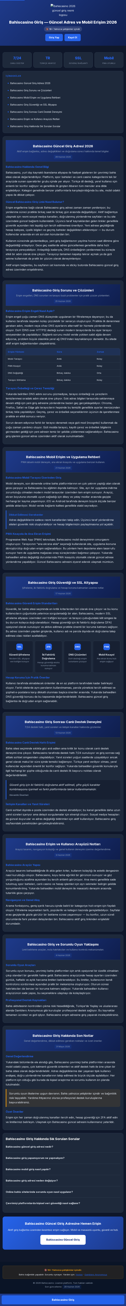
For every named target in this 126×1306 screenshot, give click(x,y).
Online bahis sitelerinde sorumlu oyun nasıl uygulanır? (39, 1191)
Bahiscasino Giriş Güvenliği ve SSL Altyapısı (33, 104)
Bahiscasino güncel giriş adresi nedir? (29, 1146)
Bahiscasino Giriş (63, 1299)
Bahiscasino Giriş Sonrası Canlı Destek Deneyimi (36, 111)
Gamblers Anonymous (95, 1274)
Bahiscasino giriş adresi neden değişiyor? (32, 1180)
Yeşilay (79, 1274)
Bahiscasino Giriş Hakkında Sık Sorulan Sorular (35, 126)
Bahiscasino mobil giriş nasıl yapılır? (28, 1169)
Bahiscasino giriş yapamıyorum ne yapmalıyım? (35, 1158)
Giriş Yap (54, 37)
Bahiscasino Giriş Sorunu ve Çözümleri (31, 90)
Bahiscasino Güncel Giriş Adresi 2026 (30, 83)
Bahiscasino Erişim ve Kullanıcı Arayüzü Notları (35, 119)
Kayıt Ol (72, 37)
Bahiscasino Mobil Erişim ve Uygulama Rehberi (35, 97)
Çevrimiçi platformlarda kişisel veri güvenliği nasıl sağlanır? (43, 1203)
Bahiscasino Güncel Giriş (63, 1239)
